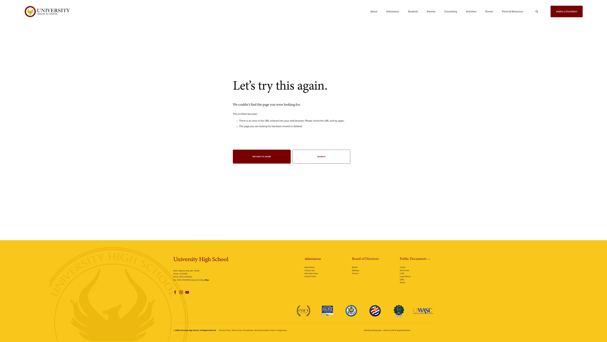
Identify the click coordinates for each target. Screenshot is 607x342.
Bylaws (355, 267)
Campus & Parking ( (199, 280)
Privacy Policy (224, 330)
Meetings (355, 270)
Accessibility (248, 330)
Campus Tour (309, 270)
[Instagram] (181, 292)
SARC (402, 279)
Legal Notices (405, 276)
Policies (355, 273)
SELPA (402, 282)
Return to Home (262, 156)
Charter (403, 267)
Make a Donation (566, 11)
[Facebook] (175, 292)
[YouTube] (187, 292)
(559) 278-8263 (185, 277)
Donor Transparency (279, 330)
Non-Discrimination (262, 330)
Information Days (311, 273)
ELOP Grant (404, 270)
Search (321, 156)
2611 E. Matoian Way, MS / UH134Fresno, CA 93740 (186, 272)
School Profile (310, 276)
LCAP (402, 273)
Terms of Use (237, 330)
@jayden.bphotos (403, 330)
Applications (309, 267)
